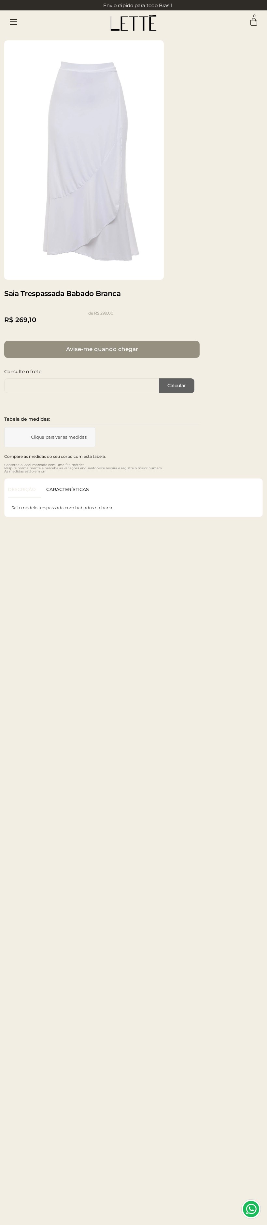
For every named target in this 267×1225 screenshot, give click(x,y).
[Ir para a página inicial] (133, 22)
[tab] (24, 490)
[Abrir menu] (13, 22)
